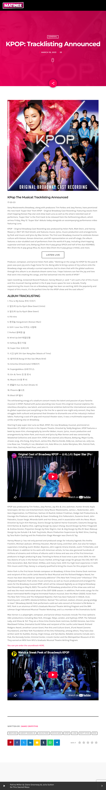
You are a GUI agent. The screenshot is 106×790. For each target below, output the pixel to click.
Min (94, 733)
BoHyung (13, 733)
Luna (74, 733)
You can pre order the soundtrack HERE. (25, 645)
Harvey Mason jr (27, 733)
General (52, 37)
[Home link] (13, 5)
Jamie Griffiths (29, 726)
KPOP (67, 733)
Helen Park (44, 733)
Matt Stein (85, 733)
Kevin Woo (56, 733)
